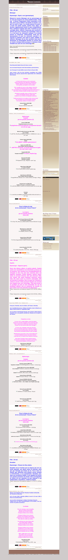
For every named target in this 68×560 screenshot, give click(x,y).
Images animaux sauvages (48, 108)
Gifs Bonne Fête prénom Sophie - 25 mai (15, 257)
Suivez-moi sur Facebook (48, 243)
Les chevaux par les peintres (48, 117)
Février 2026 (46, 22)
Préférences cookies (57, 554)
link (33, 43)
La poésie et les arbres (47, 124)
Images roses (46, 105)
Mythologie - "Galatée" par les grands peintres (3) (16, 113)
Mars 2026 (45, 21)
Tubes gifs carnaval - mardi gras (48, 119)
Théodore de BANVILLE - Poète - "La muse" (16, 491)
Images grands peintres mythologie (37, 200)
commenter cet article (38, 300)
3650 (34, 548)
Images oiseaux (46, 104)
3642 (21, 548)
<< (15, 548)
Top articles (27, 554)
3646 (27, 548)
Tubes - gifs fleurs (46, 102)
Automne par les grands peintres (48, 116)
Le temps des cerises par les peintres (49, 118)
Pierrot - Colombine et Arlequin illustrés (49, 115)
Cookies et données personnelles (47, 554)
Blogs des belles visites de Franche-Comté (50, 44)
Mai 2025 (45, 24)
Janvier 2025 (46, 26)
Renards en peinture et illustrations (49, 125)
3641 (19, 548)
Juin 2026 (45, 19)
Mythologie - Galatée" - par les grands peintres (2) (17, 353)
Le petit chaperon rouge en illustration (49, 98)
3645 (25, 548)
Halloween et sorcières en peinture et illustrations (51, 121)
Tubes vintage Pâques (47, 107)
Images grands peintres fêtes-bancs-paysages (36, 453)
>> (35, 548)
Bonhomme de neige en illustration (49, 93)
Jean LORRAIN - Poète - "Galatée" (14, 62)
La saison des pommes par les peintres (49, 111)
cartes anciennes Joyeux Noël (48, 129)
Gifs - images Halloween (47, 101)
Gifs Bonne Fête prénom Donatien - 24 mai (15, 456)
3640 (17, 548)
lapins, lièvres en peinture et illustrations (49, 106)
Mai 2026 (45, 20)
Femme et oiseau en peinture (48, 114)
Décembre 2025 (46, 23)
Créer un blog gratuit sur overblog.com (49, 238)
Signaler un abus (36, 554)
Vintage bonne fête (46, 120)
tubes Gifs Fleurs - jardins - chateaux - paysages (51, 109)
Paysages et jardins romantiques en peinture (50, 92)
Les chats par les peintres (47, 95)
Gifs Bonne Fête (40, 59)
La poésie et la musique (47, 126)
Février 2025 (46, 25)
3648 (30, 548)
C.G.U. (41, 554)
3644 (24, 548)
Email (43, 173)
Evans (45, 215)
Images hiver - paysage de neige (48, 113)
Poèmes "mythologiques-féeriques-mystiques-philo (35, 110)
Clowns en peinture (47, 96)
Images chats (46, 97)
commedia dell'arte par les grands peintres (50, 103)
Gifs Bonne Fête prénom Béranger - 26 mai (15, 7)
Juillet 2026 (45, 18)
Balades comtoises (15, 554)
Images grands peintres (39, 254)
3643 (22, 548)
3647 (29, 548)
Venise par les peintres (47, 123)
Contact (31, 554)
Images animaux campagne (48, 128)
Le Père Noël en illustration (48, 112)
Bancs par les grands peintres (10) (14, 203)
